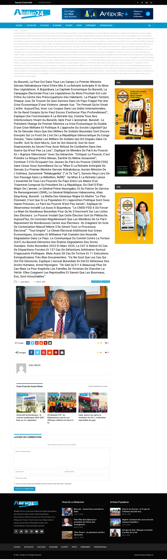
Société (69, 25)
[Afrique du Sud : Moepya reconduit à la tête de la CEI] (115, 533)
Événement (91, 25)
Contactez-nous (44, 2)
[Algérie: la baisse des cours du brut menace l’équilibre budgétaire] (115, 522)
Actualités (31, 25)
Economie (57, 25)
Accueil (19, 25)
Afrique (83, 395)
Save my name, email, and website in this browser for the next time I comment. (44, 484)
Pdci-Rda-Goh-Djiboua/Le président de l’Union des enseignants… (85, 522)
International (106, 25)
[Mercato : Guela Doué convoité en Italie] (67, 512)
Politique (44, 25)
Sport (79, 25)
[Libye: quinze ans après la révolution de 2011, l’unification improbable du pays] (92, 402)
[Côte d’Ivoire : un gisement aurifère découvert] (67, 535)
